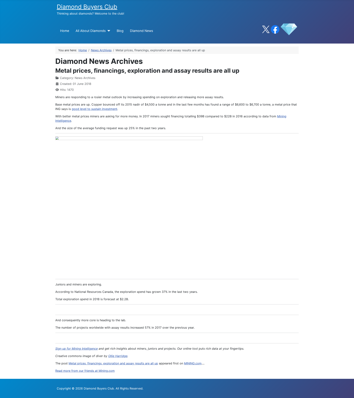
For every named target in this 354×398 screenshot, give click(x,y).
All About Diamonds (91, 31)
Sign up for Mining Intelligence (76, 348)
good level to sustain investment (94, 109)
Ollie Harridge (117, 356)
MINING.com (193, 363)
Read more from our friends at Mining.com (85, 371)
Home (64, 31)
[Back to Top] (347, 391)
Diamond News (141, 31)
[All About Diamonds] (108, 30)
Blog (120, 31)
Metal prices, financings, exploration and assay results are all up (113, 363)
